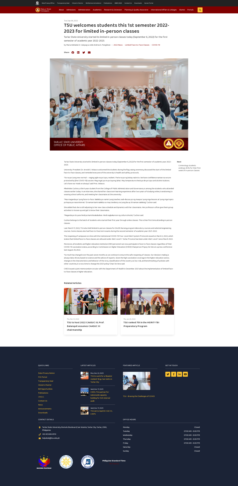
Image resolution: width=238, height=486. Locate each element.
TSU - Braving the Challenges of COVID (139, 396)
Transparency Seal (63, 3)
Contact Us (128, 3)
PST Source (114, 463)
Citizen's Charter (77, 3)
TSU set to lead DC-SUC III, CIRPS (101, 412)
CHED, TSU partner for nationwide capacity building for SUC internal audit (100, 397)
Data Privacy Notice (46, 373)
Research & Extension (113, 9)
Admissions (71, 9)
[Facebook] (173, 374)
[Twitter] (167, 374)
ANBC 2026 (118, 3)
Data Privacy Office (48, 3)
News (40, 404)
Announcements (44, 408)
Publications (108, 3)
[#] (185, 374)
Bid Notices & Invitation (93, 3)
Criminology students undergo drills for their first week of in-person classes (189, 168)
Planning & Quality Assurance (136, 9)
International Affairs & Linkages (164, 9)
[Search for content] (200, 9)
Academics (97, 9)
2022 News (118, 45)
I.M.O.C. (41, 396)
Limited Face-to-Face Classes (137, 45)
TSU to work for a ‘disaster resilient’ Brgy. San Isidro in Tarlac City (101, 379)
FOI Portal (42, 377)
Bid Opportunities (45, 389)
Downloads (138, 3)
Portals (190, 9)
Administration (84, 9)
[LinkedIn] (179, 374)
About (61, 9)
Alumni (182, 9)
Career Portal (148, 3)
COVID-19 (156, 45)
